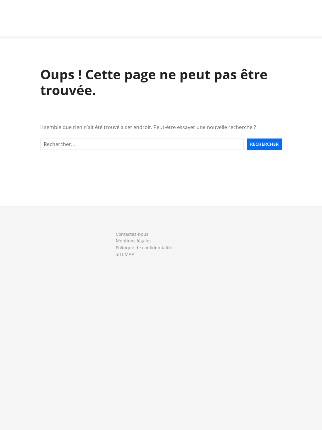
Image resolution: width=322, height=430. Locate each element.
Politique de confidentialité (144, 248)
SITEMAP (125, 254)
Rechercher (264, 144)
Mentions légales (134, 241)
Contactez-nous (132, 234)
